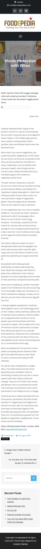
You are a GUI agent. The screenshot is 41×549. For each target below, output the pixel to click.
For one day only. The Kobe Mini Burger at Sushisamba (23, 461)
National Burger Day (16, 506)
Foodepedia (9, 435)
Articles (5, 439)
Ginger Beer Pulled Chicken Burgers (17, 451)
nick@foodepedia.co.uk (20, 5)
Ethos (35, 171)
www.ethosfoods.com (16, 429)
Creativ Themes (20, 544)
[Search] (34, 478)
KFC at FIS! (12, 510)
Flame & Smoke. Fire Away (19, 514)
